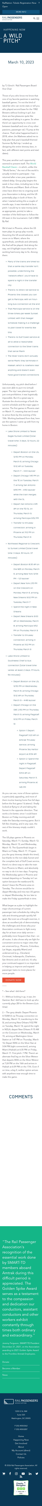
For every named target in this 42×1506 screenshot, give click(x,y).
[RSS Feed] (21, 1477)
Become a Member (11, 1368)
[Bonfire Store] (4, 1474)
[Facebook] (10, 1474)
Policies (21, 1457)
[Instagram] (16, 1474)
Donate (5, 1362)
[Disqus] (21, 1128)
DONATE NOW (13, 980)
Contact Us (21, 1454)
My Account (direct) (21, 1450)
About (21, 1447)
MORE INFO (21, 12)
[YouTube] (24, 1474)
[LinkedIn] (30, 1474)
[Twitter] (36, 1474)
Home (21, 1436)
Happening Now (21, 1440)
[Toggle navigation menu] (37, 19)
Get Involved (21, 1443)
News (5, 1375)
